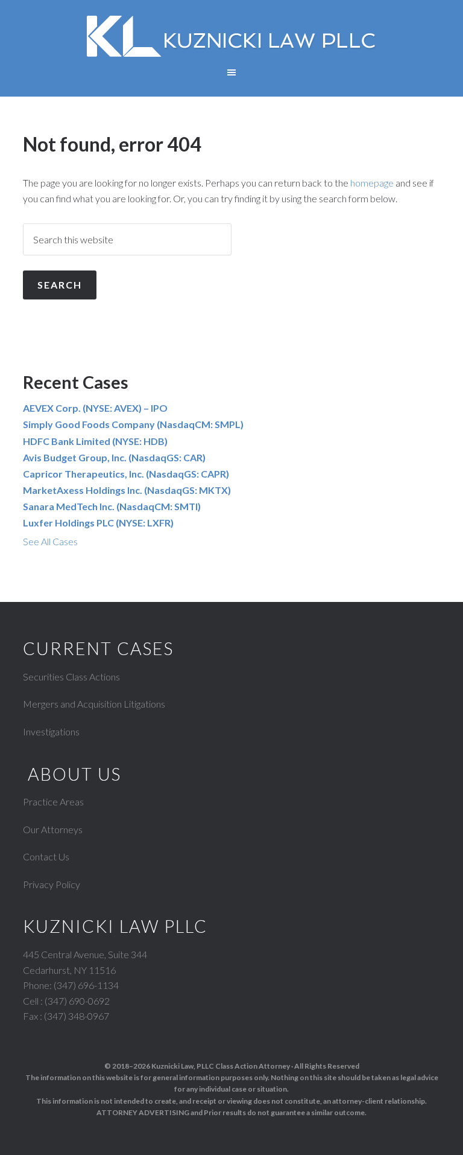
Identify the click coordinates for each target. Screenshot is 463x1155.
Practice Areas (53, 801)
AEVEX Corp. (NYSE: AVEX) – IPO (95, 408)
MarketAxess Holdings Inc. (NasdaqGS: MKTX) (127, 490)
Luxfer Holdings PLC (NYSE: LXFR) (98, 522)
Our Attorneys (53, 829)
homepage (372, 182)
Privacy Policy (51, 884)
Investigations (51, 731)
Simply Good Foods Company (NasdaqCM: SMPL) (133, 424)
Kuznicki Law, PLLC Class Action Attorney (220, 1065)
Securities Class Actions (71, 676)
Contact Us (46, 856)
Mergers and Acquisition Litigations (94, 703)
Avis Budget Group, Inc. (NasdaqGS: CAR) (114, 457)
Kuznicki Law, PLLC (231, 36)
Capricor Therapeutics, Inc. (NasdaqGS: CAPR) (126, 473)
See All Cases (50, 541)
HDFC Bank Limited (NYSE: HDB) (95, 441)
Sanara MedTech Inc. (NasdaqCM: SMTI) (112, 506)
